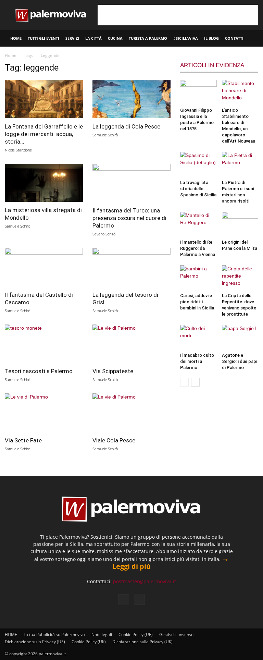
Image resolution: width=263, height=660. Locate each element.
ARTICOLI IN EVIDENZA (212, 65)
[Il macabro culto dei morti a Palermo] (198, 337)
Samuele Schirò (105, 134)
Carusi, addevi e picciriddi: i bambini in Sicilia (197, 301)
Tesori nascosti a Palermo (39, 371)
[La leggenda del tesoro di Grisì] (131, 267)
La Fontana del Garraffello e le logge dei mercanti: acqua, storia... (44, 134)
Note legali (101, 634)
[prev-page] (184, 382)
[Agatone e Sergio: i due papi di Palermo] (240, 337)
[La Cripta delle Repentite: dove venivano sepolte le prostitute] (240, 277)
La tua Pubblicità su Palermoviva (54, 634)
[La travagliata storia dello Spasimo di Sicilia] (198, 164)
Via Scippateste (112, 371)
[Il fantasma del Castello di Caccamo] (44, 267)
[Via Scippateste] (131, 344)
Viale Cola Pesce (113, 440)
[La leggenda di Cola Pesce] (131, 99)
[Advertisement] (178, 15)
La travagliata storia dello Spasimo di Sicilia (198, 188)
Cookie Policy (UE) (135, 634)
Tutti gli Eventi (43, 38)
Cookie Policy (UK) (89, 642)
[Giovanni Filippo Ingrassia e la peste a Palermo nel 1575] (198, 92)
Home (10, 55)
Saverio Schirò (103, 233)
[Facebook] (123, 599)
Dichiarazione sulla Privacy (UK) (142, 642)
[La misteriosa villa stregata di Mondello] (44, 183)
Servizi (72, 38)
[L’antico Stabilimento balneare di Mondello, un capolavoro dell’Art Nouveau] (240, 92)
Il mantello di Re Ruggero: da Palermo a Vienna (197, 248)
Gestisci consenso (176, 634)
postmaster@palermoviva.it (144, 581)
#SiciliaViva (185, 38)
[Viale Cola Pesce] (131, 412)
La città (93, 38)
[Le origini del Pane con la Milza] (240, 224)
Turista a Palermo (148, 38)
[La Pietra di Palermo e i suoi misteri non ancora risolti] (240, 164)
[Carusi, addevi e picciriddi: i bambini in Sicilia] (198, 277)
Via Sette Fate (23, 440)
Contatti (234, 38)
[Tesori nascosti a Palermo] (44, 344)
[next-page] (195, 382)
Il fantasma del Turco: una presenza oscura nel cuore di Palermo (129, 218)
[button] (255, 38)
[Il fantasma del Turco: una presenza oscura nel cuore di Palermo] (131, 183)
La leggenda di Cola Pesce (126, 126)
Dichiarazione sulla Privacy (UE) (35, 642)
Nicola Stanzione (18, 149)
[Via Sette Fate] (44, 412)
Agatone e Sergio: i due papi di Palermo (239, 361)
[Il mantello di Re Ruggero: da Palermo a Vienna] (198, 224)
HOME (16, 38)
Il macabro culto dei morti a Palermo (197, 361)
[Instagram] (139, 599)
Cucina (115, 38)
